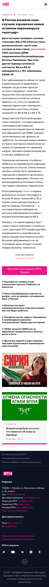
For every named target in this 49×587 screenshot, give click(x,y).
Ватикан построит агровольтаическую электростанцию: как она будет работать (23, 308)
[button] (46, 4)
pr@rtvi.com (24, 504)
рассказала (38, 49)
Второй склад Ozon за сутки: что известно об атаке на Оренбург (22, 431)
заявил (27, 191)
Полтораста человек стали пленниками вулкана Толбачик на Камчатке (21, 284)
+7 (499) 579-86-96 (15, 494)
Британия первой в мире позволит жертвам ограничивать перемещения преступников (23, 343)
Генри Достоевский (24, 255)
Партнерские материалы (14, 510)
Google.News (10, 526)
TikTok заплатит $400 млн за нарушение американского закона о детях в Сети (22, 331)
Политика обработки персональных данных (21, 462)
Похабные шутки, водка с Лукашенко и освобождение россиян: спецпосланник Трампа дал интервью (24, 320)
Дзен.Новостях (14, 523)
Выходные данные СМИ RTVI (14, 454)
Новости (7, 15)
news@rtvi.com (25, 501)
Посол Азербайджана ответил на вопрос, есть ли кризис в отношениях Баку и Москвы (23, 296)
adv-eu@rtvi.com (24, 507)
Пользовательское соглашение (16, 458)
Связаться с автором (24, 258)
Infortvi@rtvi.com (32, 497)
